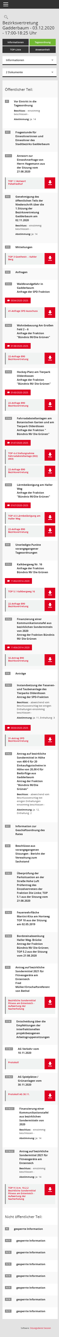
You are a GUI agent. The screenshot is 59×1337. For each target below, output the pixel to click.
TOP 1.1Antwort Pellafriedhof (17, 182)
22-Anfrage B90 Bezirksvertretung (18, 358)
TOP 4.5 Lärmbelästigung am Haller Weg (24, 517)
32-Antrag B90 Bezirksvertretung (18, 659)
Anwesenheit (42, 49)
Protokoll (13, 1062)
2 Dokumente (14, 72)
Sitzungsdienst (40, 1328)
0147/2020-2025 (19, 442)
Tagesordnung (43, 42)
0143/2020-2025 (19, 392)
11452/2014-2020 (20, 580)
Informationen (16, 42)
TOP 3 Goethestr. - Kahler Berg (22, 258)
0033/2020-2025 (19, 727)
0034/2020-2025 (19, 300)
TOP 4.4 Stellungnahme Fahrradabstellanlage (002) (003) (23, 456)
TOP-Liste (15, 49)
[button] (50, 183)
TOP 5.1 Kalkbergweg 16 (21, 591)
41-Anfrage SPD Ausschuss (23, 311)
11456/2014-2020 (20, 647)
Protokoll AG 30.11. (19, 1094)
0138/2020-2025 (19, 345)
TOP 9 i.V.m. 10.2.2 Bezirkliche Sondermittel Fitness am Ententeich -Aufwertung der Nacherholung (22, 1193)
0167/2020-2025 (19, 505)
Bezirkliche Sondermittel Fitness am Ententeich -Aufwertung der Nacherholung (22, 1004)
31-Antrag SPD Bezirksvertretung (18, 740)
